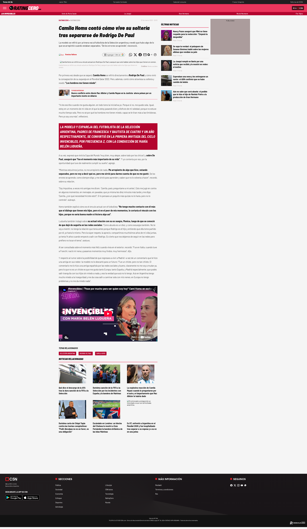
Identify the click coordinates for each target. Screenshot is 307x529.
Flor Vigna (299, 14)
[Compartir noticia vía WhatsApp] (130, 54)
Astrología (59, 507)
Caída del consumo (179, 2)
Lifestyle (108, 485)
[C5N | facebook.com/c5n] (232, 485)
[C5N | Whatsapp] (246, 485)
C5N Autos (109, 489)
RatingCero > (64, 20)
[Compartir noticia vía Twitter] (135, 54)
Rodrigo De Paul (86, 353)
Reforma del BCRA (296, 2)
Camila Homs (100, 353)
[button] (155, 54)
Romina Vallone (71, 54)
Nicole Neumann (242, 14)
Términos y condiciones (164, 489)
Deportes (58, 502)
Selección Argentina (67, 353)
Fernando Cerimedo (120, 2)
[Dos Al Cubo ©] (297, 524)
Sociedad (58, 489)
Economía (59, 494)
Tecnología (109, 494)
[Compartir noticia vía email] (144, 54)
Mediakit (158, 485)
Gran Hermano (184, 14)
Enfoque (58, 498)
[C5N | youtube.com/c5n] (242, 485)
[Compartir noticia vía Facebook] (140, 54)
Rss (156, 494)
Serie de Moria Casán (69, 14)
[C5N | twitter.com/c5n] (235, 485)
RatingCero (75, 20)
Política (58, 485)
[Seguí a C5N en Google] (148, 55)
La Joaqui (127, 14)
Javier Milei (63, 2)
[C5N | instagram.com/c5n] (239, 485)
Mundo (107, 502)
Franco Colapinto (238, 2)
